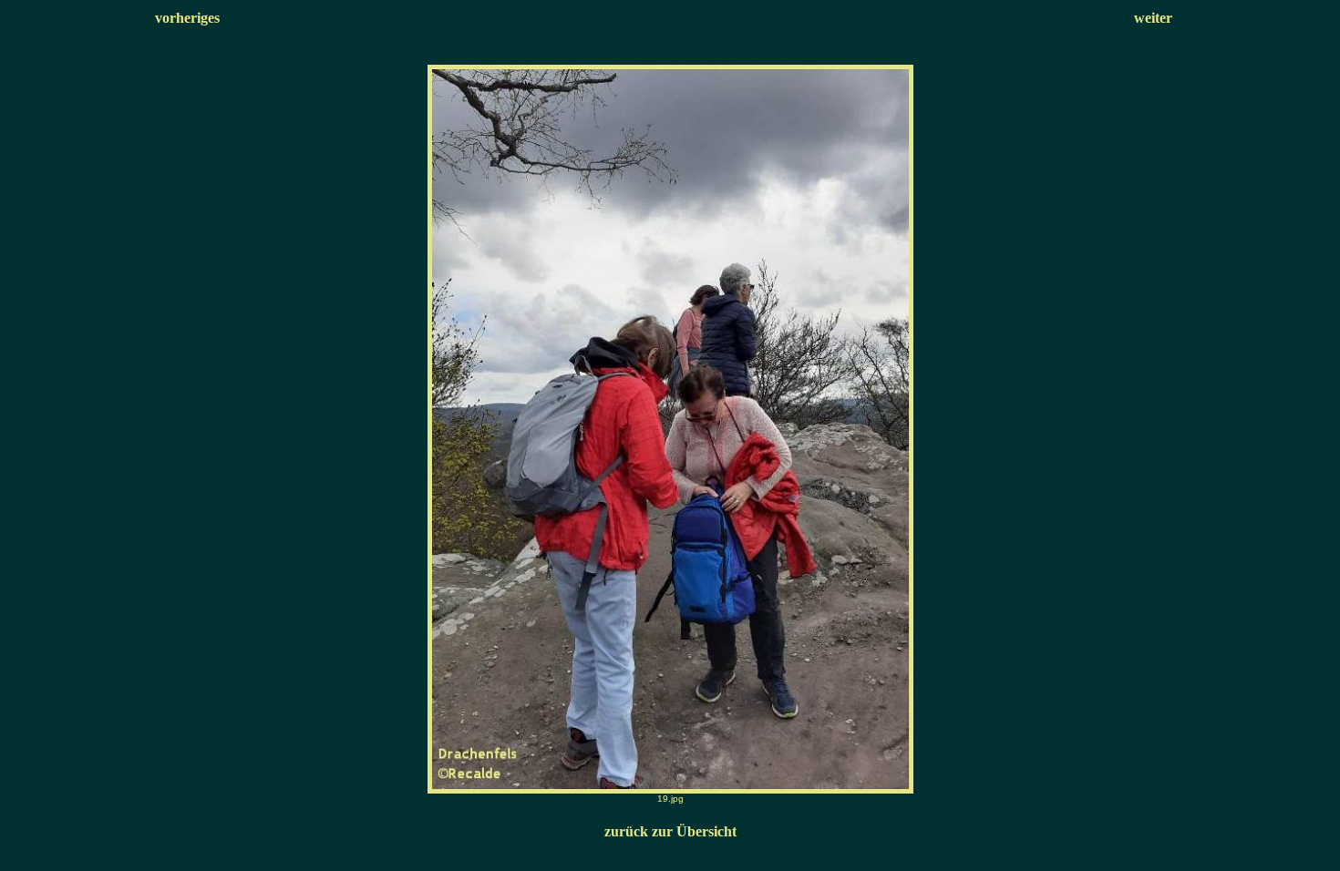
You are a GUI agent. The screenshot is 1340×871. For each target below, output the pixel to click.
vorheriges (187, 18)
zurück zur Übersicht (670, 831)
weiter (1153, 18)
